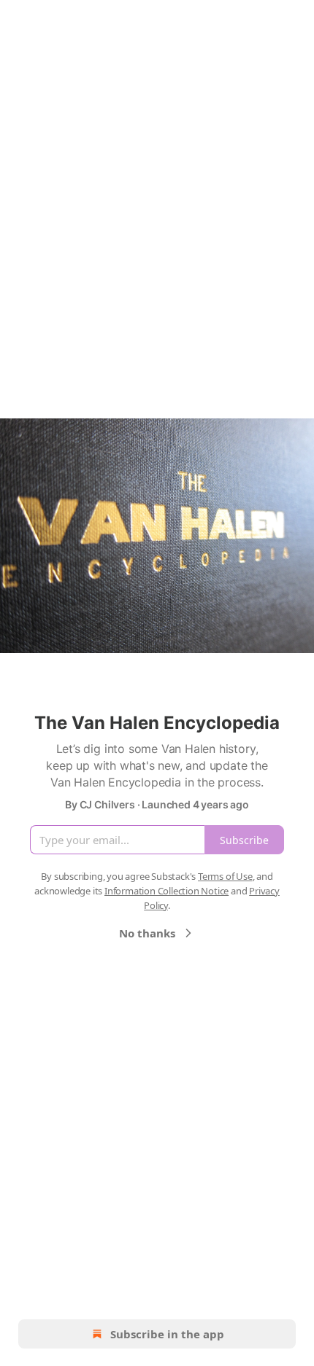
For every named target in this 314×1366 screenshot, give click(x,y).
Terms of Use (225, 876)
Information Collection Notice (166, 890)
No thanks (147, 933)
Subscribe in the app (167, 1334)
